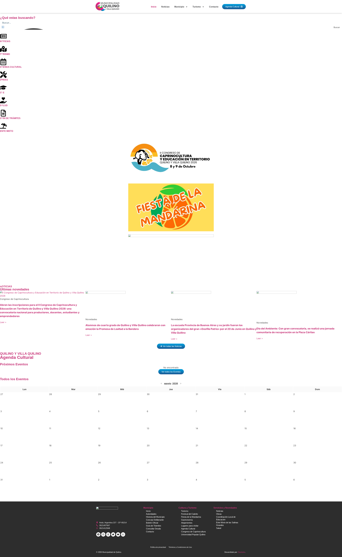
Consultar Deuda (153, 528)
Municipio (179, 7)
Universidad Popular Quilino (193, 534)
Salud (218, 528)
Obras (219, 514)
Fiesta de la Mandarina (191, 517)
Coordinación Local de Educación (226, 518)
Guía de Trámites (153, 526)
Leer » (3, 322)
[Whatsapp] (123, 534)
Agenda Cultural (188, 528)
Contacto (213, 7)
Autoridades (151, 514)
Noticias (165, 7)
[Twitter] (113, 534)
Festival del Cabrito (189, 514)
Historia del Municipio (155, 517)
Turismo (197, 7)
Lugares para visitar (189, 526)
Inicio (153, 7)
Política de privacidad (158, 547)
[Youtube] (118, 534)
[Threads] (108, 534)
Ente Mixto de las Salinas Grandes (227, 523)
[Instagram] (103, 534)
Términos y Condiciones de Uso (180, 547)
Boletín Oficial (152, 523)
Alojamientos (186, 523)
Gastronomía (187, 520)
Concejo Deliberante (155, 520)
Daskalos (241, 552)
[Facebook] (98, 534)
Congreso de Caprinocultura (193, 531)
